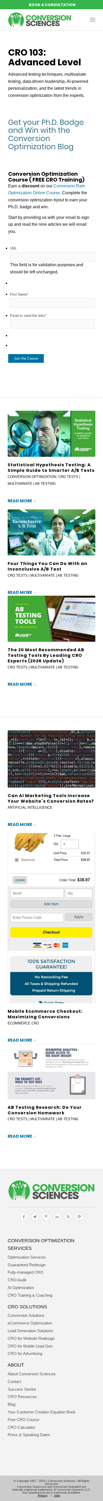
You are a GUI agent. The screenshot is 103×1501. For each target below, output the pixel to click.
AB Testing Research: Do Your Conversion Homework (45, 1110)
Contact (14, 1381)
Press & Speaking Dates (29, 1434)
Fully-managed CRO (25, 1272)
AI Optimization (21, 1287)
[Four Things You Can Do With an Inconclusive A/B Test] (51, 532)
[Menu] (92, 19)
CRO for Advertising (25, 1353)
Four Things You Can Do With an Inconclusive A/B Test (47, 566)
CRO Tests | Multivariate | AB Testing (43, 575)
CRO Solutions (27, 1306)
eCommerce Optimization (30, 1323)
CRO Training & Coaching (30, 1295)
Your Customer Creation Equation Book (42, 1412)
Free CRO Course (23, 1419)
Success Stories (22, 1389)
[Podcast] (79, 1220)
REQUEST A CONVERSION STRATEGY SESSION (51, 4)
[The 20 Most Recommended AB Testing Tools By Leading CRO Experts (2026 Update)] (51, 619)
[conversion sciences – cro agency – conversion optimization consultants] (43, 19)
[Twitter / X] (34, 1220)
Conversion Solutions (26, 1315)
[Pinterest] (46, 1220)
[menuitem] (92, 19)
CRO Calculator (21, 1427)
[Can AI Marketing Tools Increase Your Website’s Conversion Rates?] (51, 759)
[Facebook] (23, 1220)
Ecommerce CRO (23, 1023)
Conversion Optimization (32, 477)
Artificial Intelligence (30, 808)
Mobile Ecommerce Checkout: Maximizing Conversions (45, 1014)
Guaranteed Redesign (26, 1265)
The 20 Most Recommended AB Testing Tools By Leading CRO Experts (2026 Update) (46, 655)
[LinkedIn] (57, 1220)
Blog (11, 1404)
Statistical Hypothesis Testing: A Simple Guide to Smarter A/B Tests (51, 467)
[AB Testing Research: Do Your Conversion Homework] (51, 1071)
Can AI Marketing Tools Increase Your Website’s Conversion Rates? (51, 798)
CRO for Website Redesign (31, 1338)
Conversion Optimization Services (41, 1244)
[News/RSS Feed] (68, 1220)
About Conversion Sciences (32, 1374)
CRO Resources (22, 1396)
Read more (20, 501)
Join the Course (26, 358)
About (16, 1365)
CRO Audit (17, 1280)
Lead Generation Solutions (30, 1330)
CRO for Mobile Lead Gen (30, 1346)
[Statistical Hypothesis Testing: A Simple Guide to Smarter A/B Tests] (51, 434)
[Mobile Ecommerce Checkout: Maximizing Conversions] (51, 918)
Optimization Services (27, 1257)
